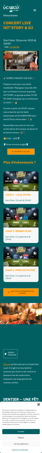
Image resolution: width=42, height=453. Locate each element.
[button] (39, 404)
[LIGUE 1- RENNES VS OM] (21, 209)
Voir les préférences (21, 444)
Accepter (21, 431)
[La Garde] (11, 5)
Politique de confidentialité (20, 450)
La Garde (14, 46)
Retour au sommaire (10, 15)
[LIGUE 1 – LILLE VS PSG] (21, 173)
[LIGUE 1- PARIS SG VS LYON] (21, 248)
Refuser (21, 438)
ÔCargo (6, 364)
